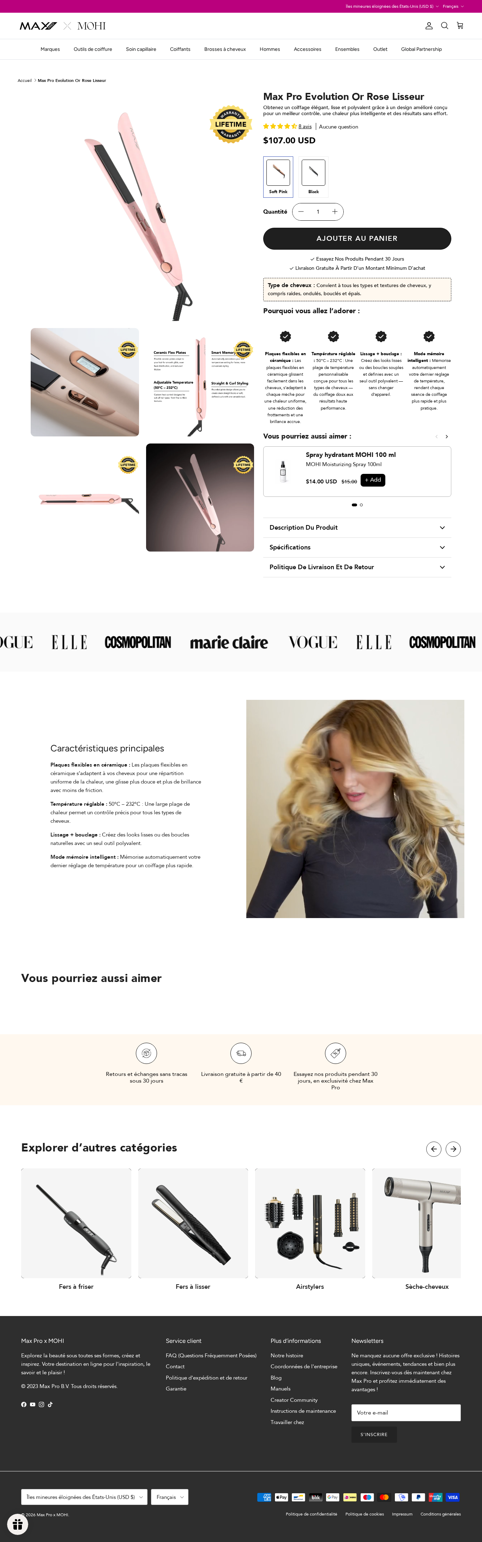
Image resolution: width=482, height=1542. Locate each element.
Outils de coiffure (93, 49)
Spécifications (290, 547)
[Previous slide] (436, 436)
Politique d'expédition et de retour (206, 1377)
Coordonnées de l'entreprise (304, 1366)
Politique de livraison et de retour (322, 567)
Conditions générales (441, 1514)
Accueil (25, 80)
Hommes (270, 49)
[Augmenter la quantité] (334, 211)
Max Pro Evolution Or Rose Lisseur (72, 80)
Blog (276, 1377)
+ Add (373, 480)
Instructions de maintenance (303, 1411)
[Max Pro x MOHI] (63, 26)
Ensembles (347, 49)
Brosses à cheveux (225, 49)
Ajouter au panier (357, 238)
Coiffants (180, 49)
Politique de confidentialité (311, 1514)
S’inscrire (374, 1434)
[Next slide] (446, 436)
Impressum (402, 1514)
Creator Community (294, 1400)
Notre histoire (287, 1355)
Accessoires (307, 49)
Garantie (176, 1388)
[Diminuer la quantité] (301, 211)
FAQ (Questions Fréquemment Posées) (211, 1355)
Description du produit (304, 527)
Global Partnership (421, 49)
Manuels (280, 1388)
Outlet (380, 49)
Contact (175, 1366)
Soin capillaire (141, 49)
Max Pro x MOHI (52, 1515)
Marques (50, 49)
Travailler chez (287, 1422)
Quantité (275, 212)
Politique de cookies (364, 1514)
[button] (433, 1149)
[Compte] (427, 26)
